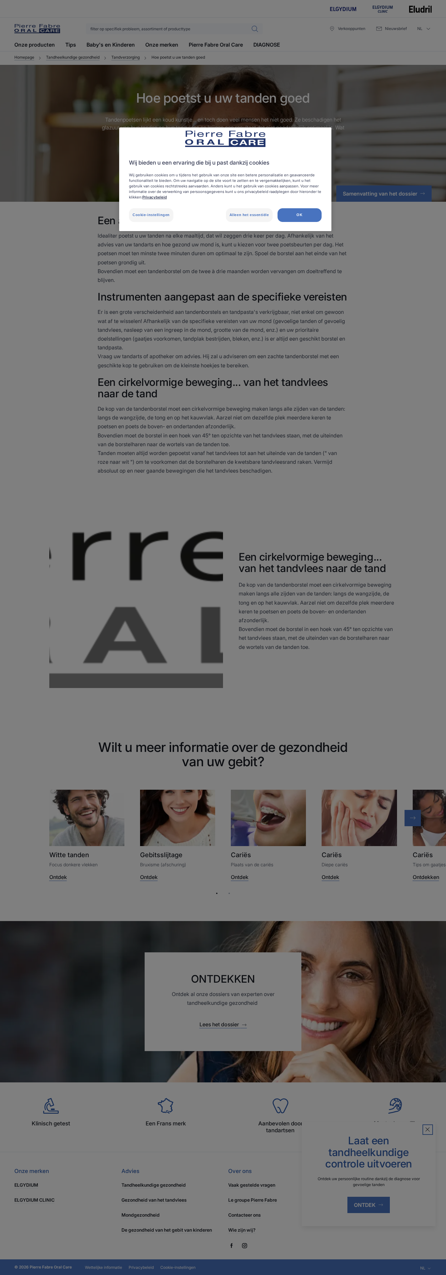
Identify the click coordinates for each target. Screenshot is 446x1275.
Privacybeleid (154, 197)
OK (299, 215)
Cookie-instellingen (151, 215)
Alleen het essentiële (249, 215)
